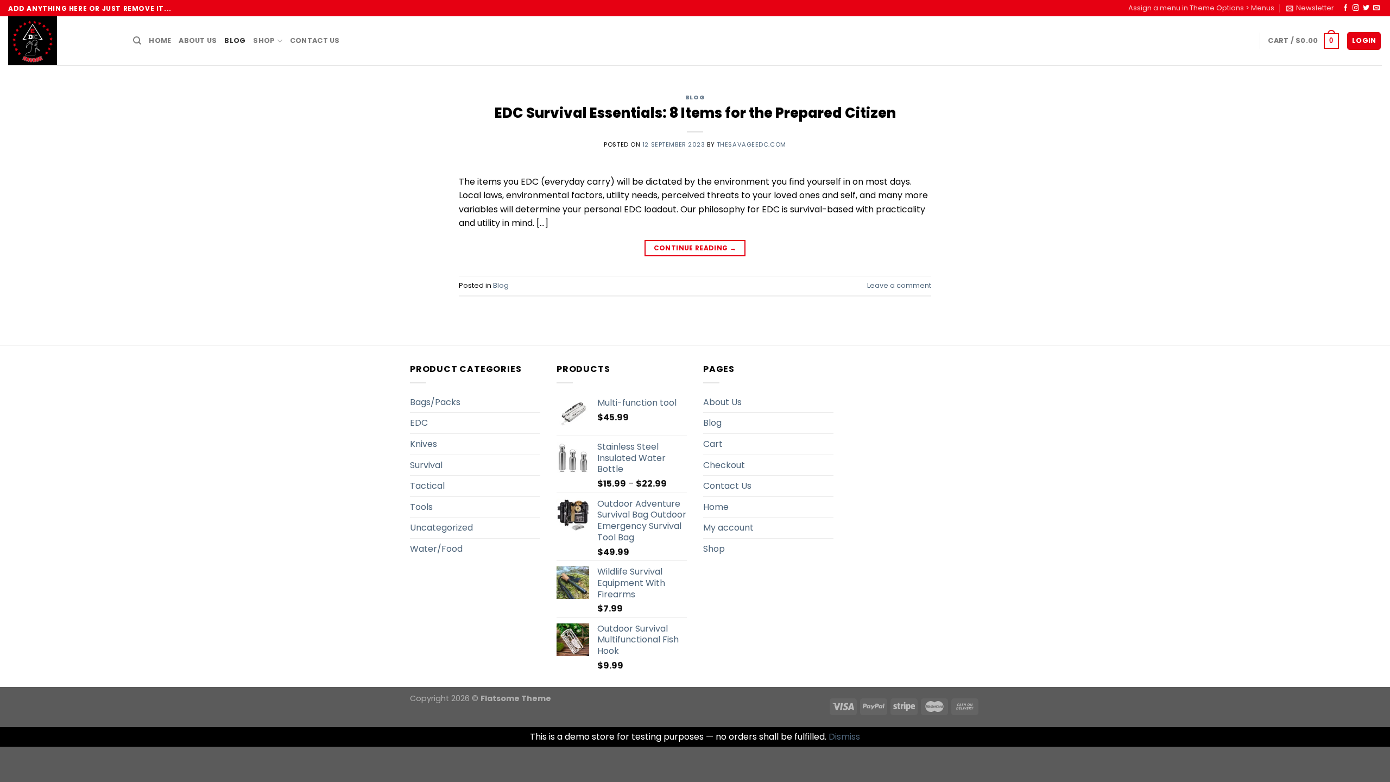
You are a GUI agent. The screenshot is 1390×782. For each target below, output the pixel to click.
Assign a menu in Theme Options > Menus (1201, 7)
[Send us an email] (1376, 8)
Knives (423, 444)
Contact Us (315, 40)
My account (728, 527)
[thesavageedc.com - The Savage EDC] (62, 40)
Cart (713, 444)
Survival (426, 465)
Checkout (724, 465)
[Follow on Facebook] (1345, 8)
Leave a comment (899, 285)
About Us (198, 40)
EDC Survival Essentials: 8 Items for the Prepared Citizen (695, 113)
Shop (264, 40)
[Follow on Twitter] (1366, 8)
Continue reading (695, 248)
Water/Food (436, 549)
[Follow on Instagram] (1356, 8)
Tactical (427, 486)
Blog (234, 40)
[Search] (137, 40)
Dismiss (844, 736)
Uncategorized (441, 527)
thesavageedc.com (751, 144)
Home (160, 40)
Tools (421, 507)
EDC (419, 423)
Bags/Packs (435, 402)
